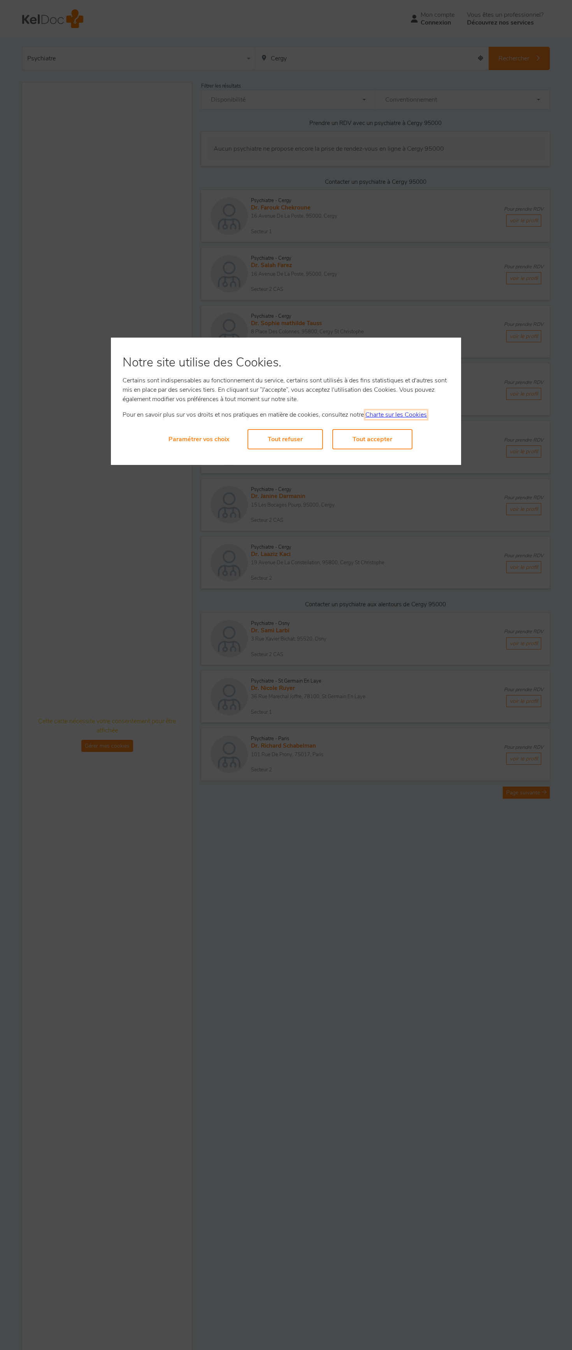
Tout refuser (285, 439)
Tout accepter (372, 439)
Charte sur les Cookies (396, 414)
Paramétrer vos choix (199, 439)
